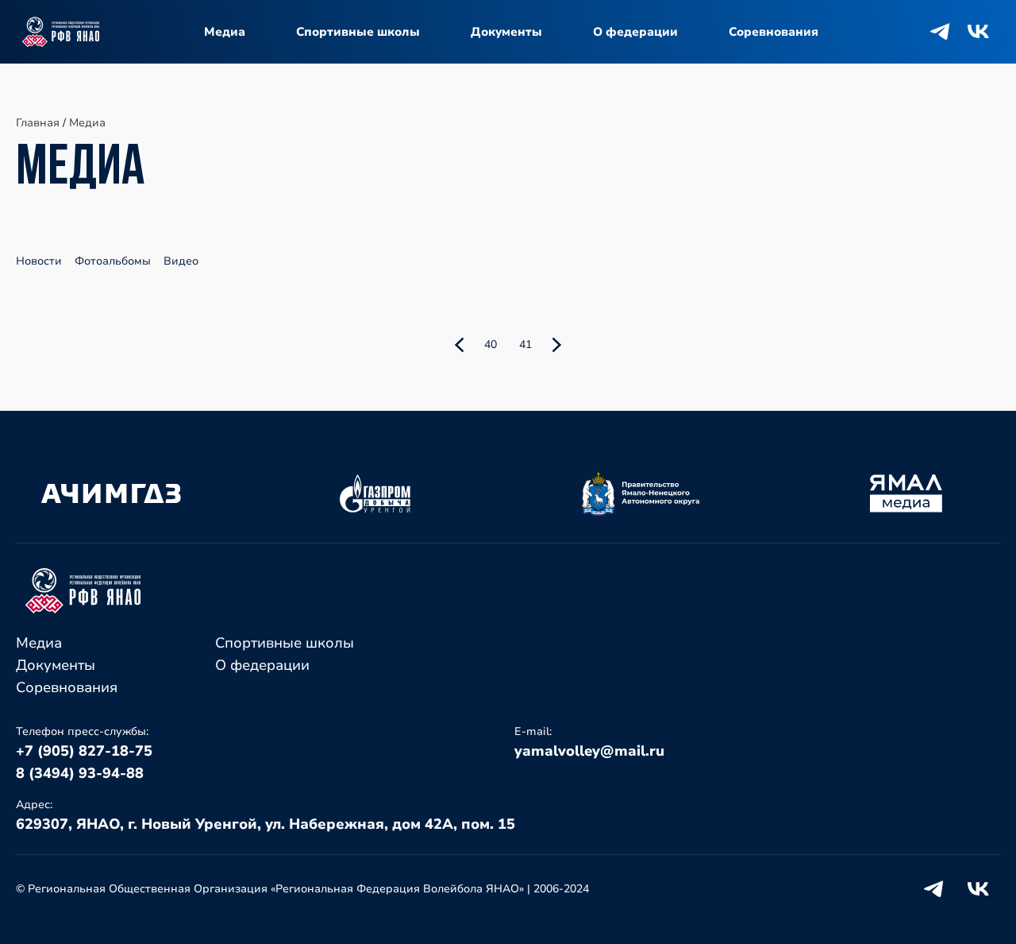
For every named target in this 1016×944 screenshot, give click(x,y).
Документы (506, 32)
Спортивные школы (358, 32)
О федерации (635, 32)
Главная (38, 122)
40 (490, 344)
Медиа (224, 32)
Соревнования (773, 32)
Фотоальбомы (113, 261)
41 (525, 344)
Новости (39, 261)
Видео (181, 261)
